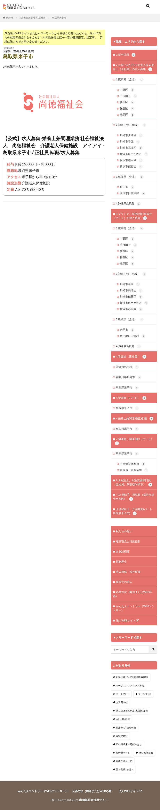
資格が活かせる (124, 761)
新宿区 (126, 102)
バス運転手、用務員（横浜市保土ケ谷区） (133, 496)
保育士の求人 (124, 581)
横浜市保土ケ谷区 (133, 302)
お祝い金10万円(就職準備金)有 (132, 677)
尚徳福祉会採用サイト (93, 799)
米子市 (126, 187)
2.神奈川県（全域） (130, 125)
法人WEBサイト (126, 620)
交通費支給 (122, 702)
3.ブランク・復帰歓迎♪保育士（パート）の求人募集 (132, 216)
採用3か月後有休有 (126, 727)
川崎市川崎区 (130, 135)
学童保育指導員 (132, 463)
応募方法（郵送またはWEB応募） (132, 594)
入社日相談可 (123, 719)
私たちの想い (124, 531)
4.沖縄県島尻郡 (128, 203)
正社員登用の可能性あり (129, 744)
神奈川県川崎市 (128, 377)
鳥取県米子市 (59, 17)
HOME (9, 17)
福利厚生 (121, 561)
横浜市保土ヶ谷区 (133, 153)
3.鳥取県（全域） (129, 176)
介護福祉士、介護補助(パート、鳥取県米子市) (134, 511)
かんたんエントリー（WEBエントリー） (134, 608)
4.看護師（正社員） (130, 356)
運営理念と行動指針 (128, 541)
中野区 (126, 89)
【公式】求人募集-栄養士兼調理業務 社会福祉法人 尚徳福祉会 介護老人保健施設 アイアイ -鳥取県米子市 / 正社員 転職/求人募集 (54, 145)
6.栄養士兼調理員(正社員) (32, 17)
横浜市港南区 (130, 160)
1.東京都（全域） (129, 79)
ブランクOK (144, 693)
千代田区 (128, 96)
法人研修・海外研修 (128, 571)
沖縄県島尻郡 (126, 366)
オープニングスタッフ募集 (130, 685)
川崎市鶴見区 (130, 296)
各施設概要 (123, 551)
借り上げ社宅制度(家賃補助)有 (132, 710)
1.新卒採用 (125, 54)
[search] (153, 650)
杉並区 (126, 108)
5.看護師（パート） (130, 397)
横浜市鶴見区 (130, 166)
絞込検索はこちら (136, 33)
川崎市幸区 (129, 141)
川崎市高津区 (130, 147)
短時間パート (123, 752)
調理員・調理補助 (133, 470)
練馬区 (126, 114)
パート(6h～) (123, 693)
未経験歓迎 (122, 735)
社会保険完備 (146, 752)
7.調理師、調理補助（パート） (135, 441)
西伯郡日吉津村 (132, 193)
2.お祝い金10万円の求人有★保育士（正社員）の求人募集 (133, 67)
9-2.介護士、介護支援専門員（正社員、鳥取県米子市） (132, 482)
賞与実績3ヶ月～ (125, 769)
